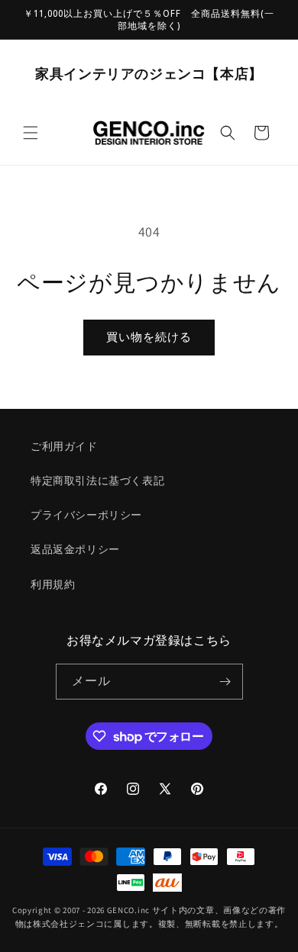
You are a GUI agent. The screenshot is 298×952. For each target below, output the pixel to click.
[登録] (225, 682)
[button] (30, 133)
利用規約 (53, 584)
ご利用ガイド (64, 446)
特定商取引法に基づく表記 (97, 480)
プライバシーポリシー (86, 515)
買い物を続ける (149, 337)
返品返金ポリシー (75, 549)
